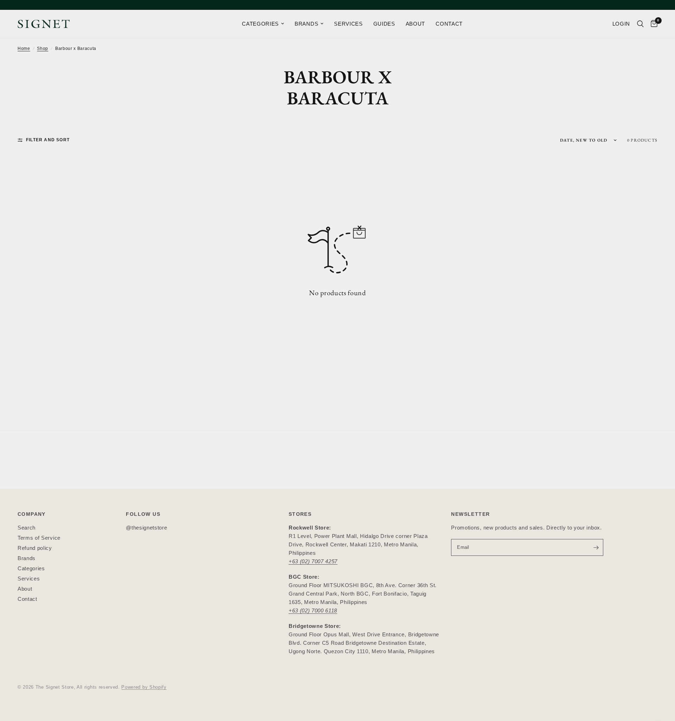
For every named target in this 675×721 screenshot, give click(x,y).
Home (24, 48)
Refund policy (35, 548)
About (25, 589)
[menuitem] (263, 24)
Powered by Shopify (143, 687)
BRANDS (306, 24)
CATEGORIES (260, 24)
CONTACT (449, 24)
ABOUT (415, 24)
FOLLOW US (143, 514)
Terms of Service (39, 538)
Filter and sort (48, 139)
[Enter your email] (596, 547)
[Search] (640, 24)
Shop (42, 48)
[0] (652, 24)
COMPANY (32, 514)
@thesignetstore (146, 528)
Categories (31, 568)
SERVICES (348, 24)
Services (29, 579)
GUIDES (384, 24)
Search (27, 528)
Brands (27, 558)
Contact (27, 599)
